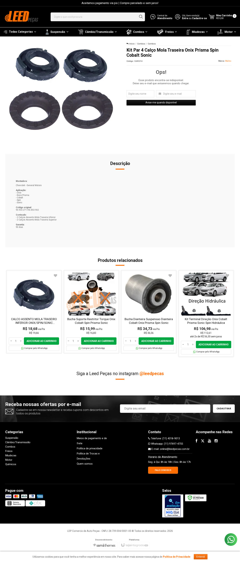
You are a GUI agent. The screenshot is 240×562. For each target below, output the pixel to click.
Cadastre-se (199, 18)
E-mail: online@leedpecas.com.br (170, 449)
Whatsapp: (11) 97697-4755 (166, 443)
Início (132, 44)
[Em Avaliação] (172, 505)
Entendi (200, 556)
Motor (8, 459)
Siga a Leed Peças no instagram (120, 373)
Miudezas (10, 455)
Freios (8, 451)
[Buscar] (141, 16)
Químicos (10, 464)
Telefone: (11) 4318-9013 (165, 438)
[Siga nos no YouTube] (209, 441)
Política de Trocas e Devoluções (88, 456)
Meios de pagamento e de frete (92, 441)
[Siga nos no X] (202, 441)
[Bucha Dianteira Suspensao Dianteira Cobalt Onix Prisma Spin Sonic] (149, 312)
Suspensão (11, 437)
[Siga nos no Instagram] (216, 441)
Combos (141, 44)
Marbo (228, 61)
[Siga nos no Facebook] (196, 441)
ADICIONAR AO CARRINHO (42, 341)
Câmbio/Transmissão (17, 442)
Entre (185, 18)
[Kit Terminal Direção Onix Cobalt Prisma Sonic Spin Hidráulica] (206, 313)
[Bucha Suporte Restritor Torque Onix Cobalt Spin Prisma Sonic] (91, 312)
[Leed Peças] (21, 17)
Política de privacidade (89, 448)
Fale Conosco (163, 470)
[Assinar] (224, 408)
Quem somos (85, 463)
